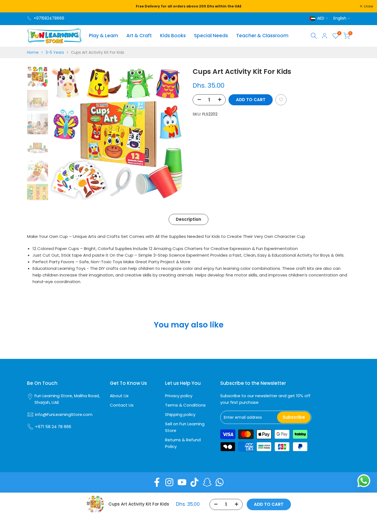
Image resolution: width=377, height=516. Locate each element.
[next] (173, 133)
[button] (280, 99)
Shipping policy (180, 414)
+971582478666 (49, 18)
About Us (119, 396)
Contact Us (122, 405)
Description (188, 219)
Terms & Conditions (185, 405)
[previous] (61, 133)
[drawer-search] (314, 36)
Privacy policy (178, 396)
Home (33, 52)
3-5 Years (55, 52)
